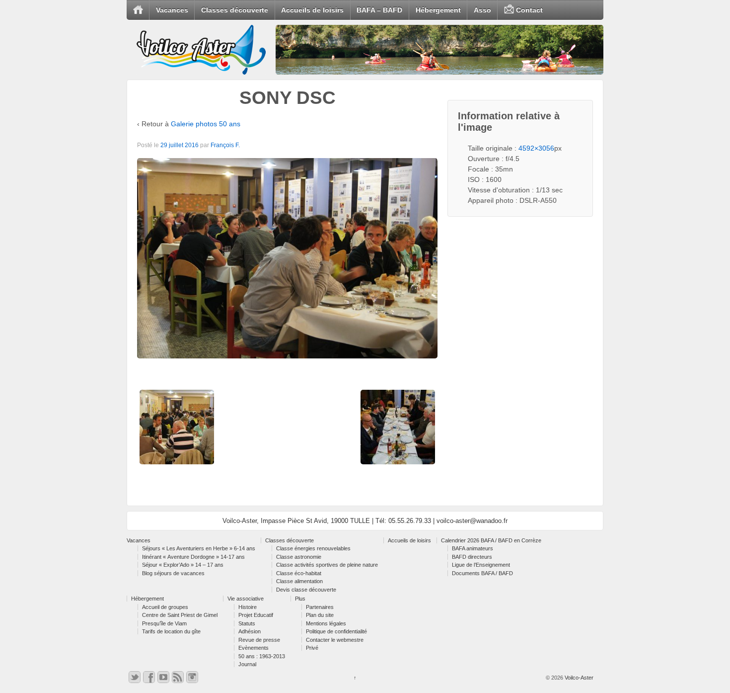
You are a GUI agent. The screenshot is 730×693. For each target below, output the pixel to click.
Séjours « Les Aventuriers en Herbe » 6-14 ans (198, 548)
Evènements (253, 648)
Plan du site (320, 615)
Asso (482, 10)
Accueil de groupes (165, 607)
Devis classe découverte (306, 590)
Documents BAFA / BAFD (482, 573)
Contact (528, 10)
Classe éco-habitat (298, 573)
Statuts (246, 623)
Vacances (172, 10)
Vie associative (245, 599)
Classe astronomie (298, 557)
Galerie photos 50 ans (205, 124)
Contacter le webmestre (335, 640)
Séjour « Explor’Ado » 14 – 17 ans (182, 565)
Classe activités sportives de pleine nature (327, 565)
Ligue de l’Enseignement (481, 565)
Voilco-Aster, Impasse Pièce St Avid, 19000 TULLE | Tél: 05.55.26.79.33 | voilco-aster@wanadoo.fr (365, 520)
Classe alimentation (299, 581)
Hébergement (438, 10)
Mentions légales (326, 623)
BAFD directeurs (472, 557)
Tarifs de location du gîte (171, 631)
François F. (225, 145)
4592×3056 (536, 148)
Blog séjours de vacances (173, 573)
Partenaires (320, 607)
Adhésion (249, 631)
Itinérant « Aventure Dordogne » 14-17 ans (193, 557)
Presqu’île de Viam (164, 623)
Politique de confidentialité (336, 631)
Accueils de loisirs (312, 10)
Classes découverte (234, 10)
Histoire (247, 607)
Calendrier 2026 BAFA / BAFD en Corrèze (491, 540)
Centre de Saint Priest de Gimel (180, 615)
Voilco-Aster (578, 678)
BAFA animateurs (472, 548)
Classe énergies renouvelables (313, 548)
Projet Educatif (255, 615)
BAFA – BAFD (379, 10)
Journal (247, 664)
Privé (312, 648)
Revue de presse (259, 640)
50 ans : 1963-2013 (261, 656)
